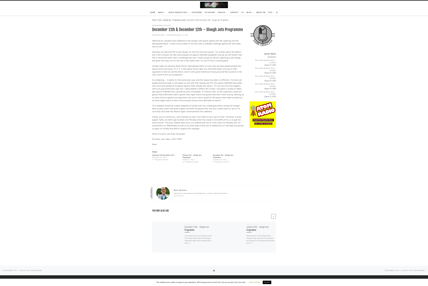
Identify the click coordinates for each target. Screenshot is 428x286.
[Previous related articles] (268, 216)
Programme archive (179, 20)
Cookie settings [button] (254, 282)
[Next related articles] (273, 216)
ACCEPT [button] (267, 282)
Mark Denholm (159, 35)
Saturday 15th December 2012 (163, 155)
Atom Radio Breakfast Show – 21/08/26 (265, 93)
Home (154, 20)
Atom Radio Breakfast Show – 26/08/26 (265, 69)
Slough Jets (167, 20)
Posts (160, 20)
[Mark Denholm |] (214, 5)
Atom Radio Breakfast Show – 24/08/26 (265, 85)
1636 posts (179, 195)
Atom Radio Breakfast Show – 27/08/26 (265, 61)
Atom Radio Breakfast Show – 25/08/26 (265, 77)
